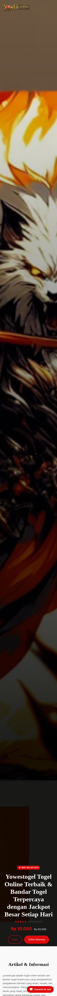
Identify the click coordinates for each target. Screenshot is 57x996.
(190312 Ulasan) (35, 921)
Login (15, 939)
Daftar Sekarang (36, 939)
